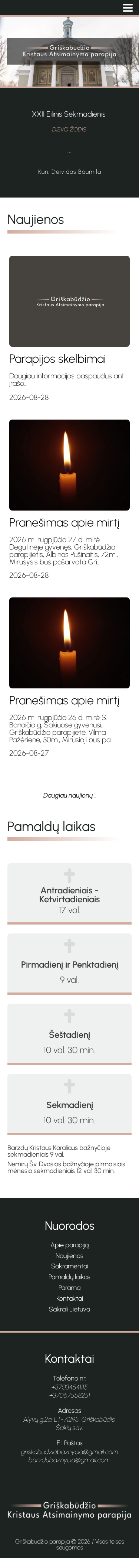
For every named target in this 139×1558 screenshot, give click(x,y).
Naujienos (69, 1256)
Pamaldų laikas (69, 1277)
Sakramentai (69, 1266)
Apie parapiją (69, 1245)
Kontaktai (69, 1298)
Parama (69, 1288)
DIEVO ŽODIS (69, 130)
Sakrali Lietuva (69, 1309)
